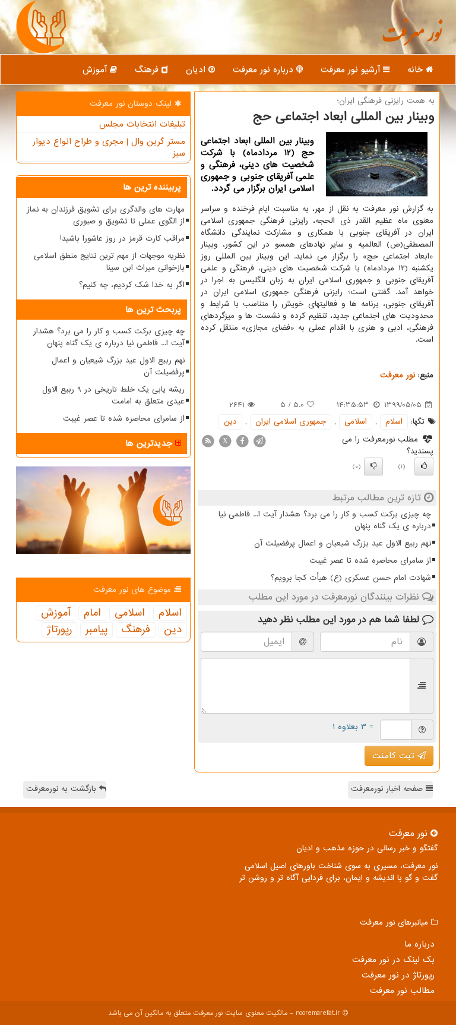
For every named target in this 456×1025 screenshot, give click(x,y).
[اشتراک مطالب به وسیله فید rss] (208, 440)
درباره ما (419, 944)
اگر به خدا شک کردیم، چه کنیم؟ (132, 285)
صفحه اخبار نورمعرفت (388, 788)
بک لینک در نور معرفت (393, 959)
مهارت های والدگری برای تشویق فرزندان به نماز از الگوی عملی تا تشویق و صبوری (106, 215)
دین (230, 421)
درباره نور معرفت (264, 69)
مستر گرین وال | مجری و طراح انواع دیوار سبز (109, 147)
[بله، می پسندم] (423, 466)
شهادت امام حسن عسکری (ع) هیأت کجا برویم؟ (351, 578)
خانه (416, 69)
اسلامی (355, 421)
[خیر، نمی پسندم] (373, 466)
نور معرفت (412, 39)
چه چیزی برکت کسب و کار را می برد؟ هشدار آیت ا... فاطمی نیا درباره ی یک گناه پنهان (324, 520)
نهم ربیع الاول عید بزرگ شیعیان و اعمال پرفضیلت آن (342, 543)
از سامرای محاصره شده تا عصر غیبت (370, 560)
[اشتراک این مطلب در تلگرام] (259, 440)
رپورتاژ (59, 630)
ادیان (197, 69)
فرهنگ (148, 69)
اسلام (394, 421)
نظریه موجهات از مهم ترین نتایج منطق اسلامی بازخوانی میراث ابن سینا (109, 261)
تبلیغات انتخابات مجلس (142, 124)
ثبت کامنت (394, 756)
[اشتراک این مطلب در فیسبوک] (242, 440)
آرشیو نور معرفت (352, 69)
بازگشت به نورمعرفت (62, 788)
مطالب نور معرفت (402, 990)
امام (92, 613)
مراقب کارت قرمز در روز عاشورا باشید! (122, 238)
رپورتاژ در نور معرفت (398, 975)
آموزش (96, 69)
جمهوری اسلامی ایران (290, 421)
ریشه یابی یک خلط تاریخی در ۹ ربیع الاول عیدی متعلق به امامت (113, 395)
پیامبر (96, 630)
